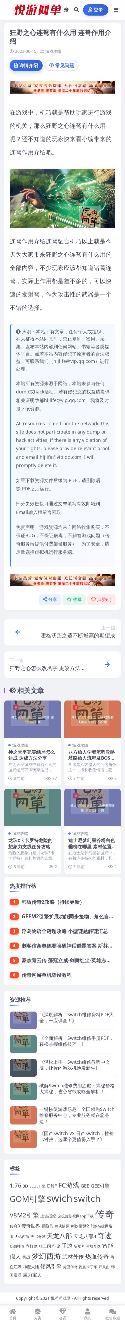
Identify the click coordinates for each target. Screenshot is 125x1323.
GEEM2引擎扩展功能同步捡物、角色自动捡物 (73, 916)
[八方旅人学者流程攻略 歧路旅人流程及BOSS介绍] (92, 719)
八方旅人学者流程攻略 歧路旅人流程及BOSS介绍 (91, 758)
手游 (67, 1245)
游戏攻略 (53, 51)
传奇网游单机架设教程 (47, 974)
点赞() (104, 599)
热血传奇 (97, 1256)
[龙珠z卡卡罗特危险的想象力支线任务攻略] (32, 807)
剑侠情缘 (62, 1226)
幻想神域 (17, 1246)
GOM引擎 (27, 1198)
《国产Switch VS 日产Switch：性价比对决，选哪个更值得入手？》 (76, 1136)
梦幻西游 (46, 1256)
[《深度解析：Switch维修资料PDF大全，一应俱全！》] (23, 1020)
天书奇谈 (38, 1236)
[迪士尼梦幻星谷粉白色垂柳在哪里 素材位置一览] (92, 807)
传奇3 (15, 1226)
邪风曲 (104, 1267)
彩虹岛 (32, 1246)
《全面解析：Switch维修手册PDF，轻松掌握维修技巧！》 (76, 1041)
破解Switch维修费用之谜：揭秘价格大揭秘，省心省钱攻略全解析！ (77, 1088)
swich (59, 1198)
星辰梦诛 (93, 1246)
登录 (98, 9)
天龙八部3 (84, 1236)
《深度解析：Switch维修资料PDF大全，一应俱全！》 (76, 1017)
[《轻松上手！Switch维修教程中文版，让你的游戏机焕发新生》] (23, 1068)
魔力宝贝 (32, 1275)
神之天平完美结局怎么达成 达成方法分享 (31, 755)
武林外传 (73, 1256)
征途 (56, 1246)
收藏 (77, 599)
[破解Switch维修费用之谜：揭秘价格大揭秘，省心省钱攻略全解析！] (23, 1091)
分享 (52, 599)
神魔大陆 (31, 1267)
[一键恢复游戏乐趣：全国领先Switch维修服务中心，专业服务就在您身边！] (23, 1115)
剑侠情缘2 (80, 1226)
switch (87, 1198)
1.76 (15, 1185)
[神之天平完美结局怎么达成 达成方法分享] (32, 719)
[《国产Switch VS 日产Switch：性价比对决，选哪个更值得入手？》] (23, 1139)
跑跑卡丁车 (88, 1267)
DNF (52, 1185)
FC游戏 (68, 1185)
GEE (85, 1186)
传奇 (104, 1213)
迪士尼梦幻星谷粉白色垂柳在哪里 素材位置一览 (92, 846)
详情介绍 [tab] (28, 65)
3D (25, 1186)
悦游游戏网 (61, 1298)
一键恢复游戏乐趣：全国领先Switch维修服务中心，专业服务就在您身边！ (77, 1115)
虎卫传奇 (70, 1267)
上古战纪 (48, 1216)
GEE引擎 (100, 1185)
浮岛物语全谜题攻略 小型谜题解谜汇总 (65, 931)
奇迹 (104, 1235)
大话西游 (22, 1236)
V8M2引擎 (24, 1215)
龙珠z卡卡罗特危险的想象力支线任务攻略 (30, 843)
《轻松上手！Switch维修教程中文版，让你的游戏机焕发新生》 (74, 1065)
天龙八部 (59, 1235)
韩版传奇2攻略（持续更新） (53, 901)
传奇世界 (30, 1225)
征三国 (45, 1246)
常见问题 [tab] (64, 65)
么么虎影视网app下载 (76, 1216)
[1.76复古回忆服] (62, 89)
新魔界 (79, 1246)
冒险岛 (47, 1226)
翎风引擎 (51, 1266)
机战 (26, 1257)
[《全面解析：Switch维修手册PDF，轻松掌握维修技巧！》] (23, 1044)
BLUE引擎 (37, 1186)
